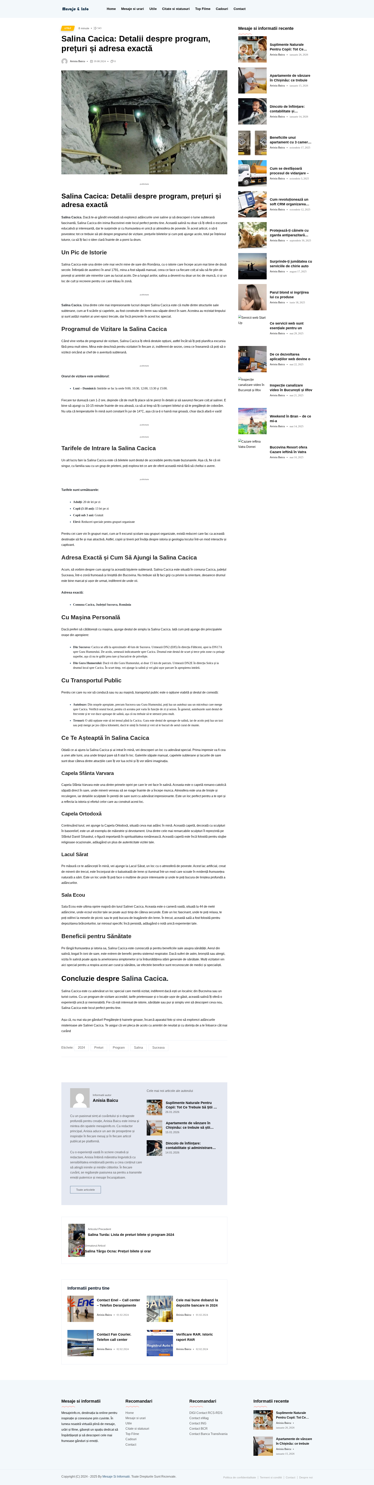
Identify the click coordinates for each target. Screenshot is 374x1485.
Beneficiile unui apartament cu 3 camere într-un (290, 140)
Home (111, 9)
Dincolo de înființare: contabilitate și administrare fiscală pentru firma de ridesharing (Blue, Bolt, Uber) (190, 1145)
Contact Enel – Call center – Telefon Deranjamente (118, 1302)
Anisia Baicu (77, 61)
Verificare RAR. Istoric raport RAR (194, 1337)
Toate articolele (85, 1189)
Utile (153, 9)
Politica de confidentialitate (239, 1477)
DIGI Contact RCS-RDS (205, 1412)
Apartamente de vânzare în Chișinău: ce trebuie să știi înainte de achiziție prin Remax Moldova (191, 1125)
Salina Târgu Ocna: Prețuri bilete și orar (118, 1251)
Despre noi (306, 1477)
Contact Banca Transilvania (208, 1434)
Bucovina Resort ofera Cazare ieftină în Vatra (288, 449)
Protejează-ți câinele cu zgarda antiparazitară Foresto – (289, 233)
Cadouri (222, 9)
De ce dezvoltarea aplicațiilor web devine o (290, 356)
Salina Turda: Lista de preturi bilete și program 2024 (131, 1235)
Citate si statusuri (176, 9)
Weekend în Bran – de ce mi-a (290, 418)
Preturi (98, 1047)
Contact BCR (198, 1428)
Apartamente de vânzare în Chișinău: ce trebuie (290, 78)
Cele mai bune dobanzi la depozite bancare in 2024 (197, 1302)
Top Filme (202, 9)
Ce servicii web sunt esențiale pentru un (286, 325)
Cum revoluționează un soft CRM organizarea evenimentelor (289, 202)
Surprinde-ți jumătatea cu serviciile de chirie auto (291, 263)
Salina (138, 1047)
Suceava (158, 1047)
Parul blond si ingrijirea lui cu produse (289, 294)
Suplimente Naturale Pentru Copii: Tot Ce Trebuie (287, 47)
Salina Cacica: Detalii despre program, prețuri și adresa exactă (135, 43)
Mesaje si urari (132, 9)
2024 (81, 1047)
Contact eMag (199, 1418)
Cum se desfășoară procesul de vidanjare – (289, 171)
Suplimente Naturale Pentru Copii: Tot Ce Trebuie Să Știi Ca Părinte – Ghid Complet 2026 (192, 1105)
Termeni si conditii (271, 1477)
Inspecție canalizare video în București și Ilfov (291, 387)
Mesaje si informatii (116, 1476)
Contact (240, 9)
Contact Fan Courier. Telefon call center (114, 1337)
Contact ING (197, 1423)
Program (119, 1047)
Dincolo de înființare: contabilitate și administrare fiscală (287, 109)
